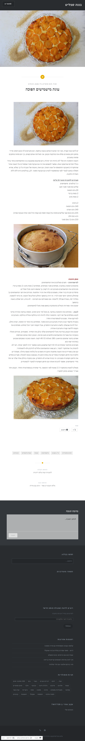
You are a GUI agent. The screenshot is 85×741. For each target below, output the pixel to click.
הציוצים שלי (69, 710)
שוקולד (32, 694)
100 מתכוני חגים (19, 681)
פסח (32, 690)
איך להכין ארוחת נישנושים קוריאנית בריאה (58, 660)
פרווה (46, 690)
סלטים (60, 686)
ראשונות (24, 694)
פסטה (39, 690)
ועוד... (60, 681)
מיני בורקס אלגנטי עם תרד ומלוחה (61, 664)
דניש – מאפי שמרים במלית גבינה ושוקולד (58, 650)
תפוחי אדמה (50, 694)
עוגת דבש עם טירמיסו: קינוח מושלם (60, 655)
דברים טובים (44, 681)
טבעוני (33, 686)
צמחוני (67, 690)
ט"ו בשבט (38, 84)
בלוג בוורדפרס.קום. (56, 736)
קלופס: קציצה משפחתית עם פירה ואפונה (58, 646)
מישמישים (45, 453)
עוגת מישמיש (26, 453)
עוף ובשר (16, 690)
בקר (29, 681)
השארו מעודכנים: (65, 572)
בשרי (35, 681)
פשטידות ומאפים (56, 690)
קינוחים (31, 84)
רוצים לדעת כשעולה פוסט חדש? (58, 608)
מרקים (52, 686)
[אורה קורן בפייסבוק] (45, 730)
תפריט (7, 4)
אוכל (55, 84)
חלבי (27, 686)
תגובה (13, 535)
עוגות (36, 453)
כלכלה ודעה (43, 686)
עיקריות (25, 690)
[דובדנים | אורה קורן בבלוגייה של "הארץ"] (40, 730)
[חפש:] (42, 561)
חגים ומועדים (47, 84)
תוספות (40, 694)
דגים (53, 681)
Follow (68, 626)
